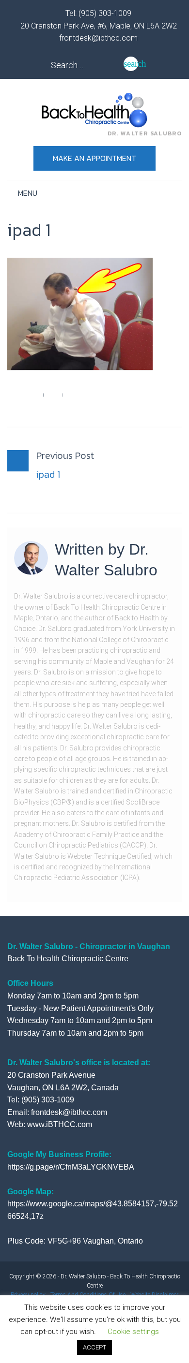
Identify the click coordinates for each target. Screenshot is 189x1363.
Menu (26, 193)
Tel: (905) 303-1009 (97, 13)
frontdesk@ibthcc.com (97, 38)
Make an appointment (94, 158)
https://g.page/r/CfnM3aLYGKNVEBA (70, 1167)
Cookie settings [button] (133, 1331)
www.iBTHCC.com (59, 1124)
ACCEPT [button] (94, 1347)
